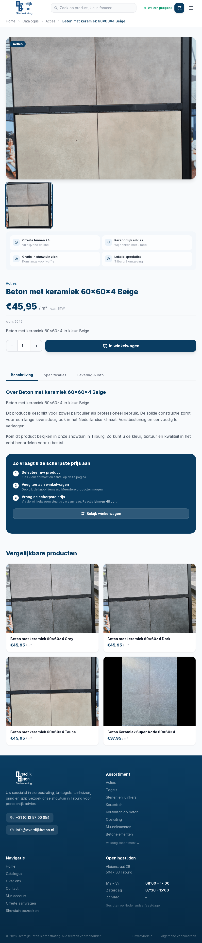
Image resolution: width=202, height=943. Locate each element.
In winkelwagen (124, 345)
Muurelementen (118, 827)
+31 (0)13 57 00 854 (33, 817)
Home (11, 21)
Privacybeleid (142, 936)
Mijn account (16, 896)
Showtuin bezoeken (22, 910)
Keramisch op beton (122, 812)
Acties (50, 21)
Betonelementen (119, 834)
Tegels (111, 790)
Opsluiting (114, 819)
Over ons (13, 881)
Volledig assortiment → (122, 843)
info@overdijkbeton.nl (35, 830)
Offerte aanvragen (21, 903)
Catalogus (30, 21)
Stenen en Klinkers (121, 797)
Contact (12, 888)
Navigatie (15, 858)
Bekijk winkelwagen (104, 513)
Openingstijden (121, 858)
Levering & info (90, 375)
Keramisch (114, 805)
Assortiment (118, 774)
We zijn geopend (160, 8)
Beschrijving (22, 375)
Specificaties (55, 375)
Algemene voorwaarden (178, 936)
